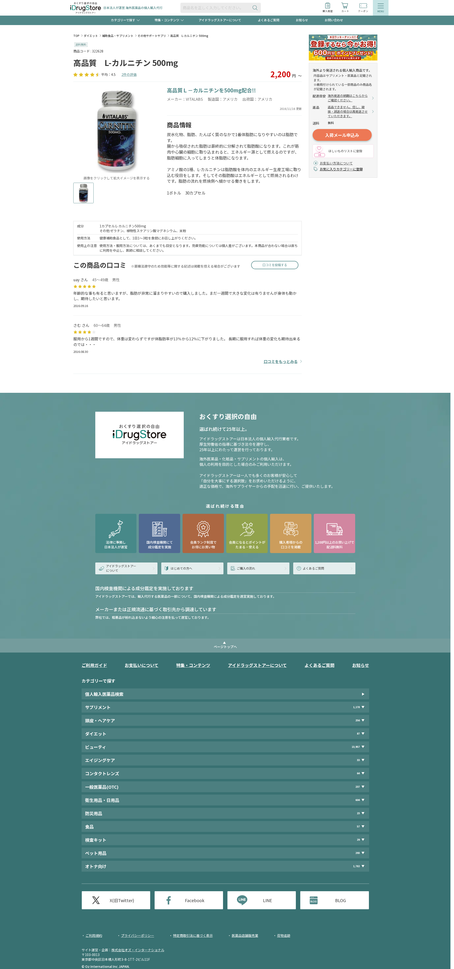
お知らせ (302, 20)
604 (357, 800)
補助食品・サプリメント (117, 36)
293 (357, 853)
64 (358, 773)
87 (358, 733)
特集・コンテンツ (193, 665)
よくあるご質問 (268, 20)
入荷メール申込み (342, 135)
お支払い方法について (336, 163)
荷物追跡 (283, 935)
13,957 (356, 746)
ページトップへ (225, 646)
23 (358, 813)
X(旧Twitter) (122, 900)
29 (358, 839)
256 (357, 720)
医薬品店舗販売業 (245, 935)
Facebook (194, 900)
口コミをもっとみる (281, 361)
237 (357, 786)
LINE (267, 900)
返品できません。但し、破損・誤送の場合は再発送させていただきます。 (348, 111)
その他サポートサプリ (152, 36)
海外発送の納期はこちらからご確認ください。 (348, 98)
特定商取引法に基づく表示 (193, 935)
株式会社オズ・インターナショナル (137, 949)
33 (358, 760)
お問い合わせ (334, 20)
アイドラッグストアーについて (220, 20)
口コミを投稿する (274, 265)
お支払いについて (141, 665)
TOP (76, 36)
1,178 (356, 707)
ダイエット (91, 36)
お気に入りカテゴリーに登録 (341, 169)
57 (358, 826)
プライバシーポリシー (137, 935)
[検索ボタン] (256, 8)
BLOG (340, 900)
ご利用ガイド (94, 665)
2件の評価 (129, 74)
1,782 (356, 866)
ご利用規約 (94, 935)
